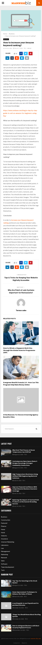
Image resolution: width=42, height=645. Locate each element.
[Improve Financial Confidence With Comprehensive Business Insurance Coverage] (6, 489)
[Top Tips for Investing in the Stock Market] (6, 583)
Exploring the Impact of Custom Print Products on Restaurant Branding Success (25, 502)
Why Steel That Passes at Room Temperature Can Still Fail (23, 451)
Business (6, 39)
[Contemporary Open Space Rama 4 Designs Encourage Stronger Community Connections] (6, 463)
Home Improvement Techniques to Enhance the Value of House (24, 593)
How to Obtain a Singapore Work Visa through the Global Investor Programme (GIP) (19, 350)
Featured (4, 523)
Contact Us (16, 643)
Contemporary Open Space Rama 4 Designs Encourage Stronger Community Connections (24, 463)
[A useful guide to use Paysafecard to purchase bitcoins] (6, 605)
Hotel (3, 532)
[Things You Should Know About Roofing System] (6, 617)
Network (4, 557)
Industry (4, 536)
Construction (5, 520)
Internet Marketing (7, 542)
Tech (3, 570)
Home (3, 529)
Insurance (4, 539)
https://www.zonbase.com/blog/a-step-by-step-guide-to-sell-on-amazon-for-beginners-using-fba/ (20, 113)
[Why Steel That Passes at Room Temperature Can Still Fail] (6, 452)
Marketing (4, 554)
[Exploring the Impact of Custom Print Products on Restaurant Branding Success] (6, 502)
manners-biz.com (36, 638)
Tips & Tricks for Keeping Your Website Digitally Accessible (21, 278)
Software (4, 564)
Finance (3, 526)
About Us (24, 643)
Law (2, 548)
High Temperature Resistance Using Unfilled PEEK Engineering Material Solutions (25, 476)
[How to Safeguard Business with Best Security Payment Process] (6, 628)
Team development (7, 567)
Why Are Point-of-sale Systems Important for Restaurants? (21, 291)
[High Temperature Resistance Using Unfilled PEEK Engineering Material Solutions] (6, 476)
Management (5, 551)
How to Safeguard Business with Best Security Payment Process (25, 627)
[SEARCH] (36, 429)
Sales (3, 561)
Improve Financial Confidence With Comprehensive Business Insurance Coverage (24, 489)
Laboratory (4, 545)
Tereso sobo (8, 48)
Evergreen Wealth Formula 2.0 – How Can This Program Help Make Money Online (21, 383)
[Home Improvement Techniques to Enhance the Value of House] (6, 594)
